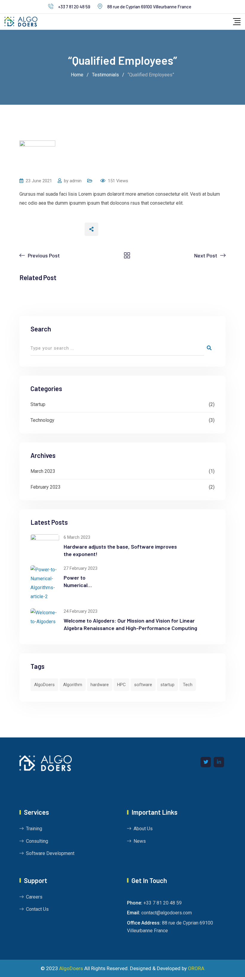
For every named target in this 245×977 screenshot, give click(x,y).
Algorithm (72, 684)
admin (76, 180)
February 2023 (45, 487)
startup (167, 684)
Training (34, 828)
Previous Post (44, 255)
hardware (100, 684)
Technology (42, 420)
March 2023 (42, 471)
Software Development (50, 853)
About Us (143, 828)
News (140, 841)
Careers (34, 897)
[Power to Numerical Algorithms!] (44, 583)
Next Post (205, 255)
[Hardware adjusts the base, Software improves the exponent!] (44, 546)
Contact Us (37, 909)
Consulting (37, 841)
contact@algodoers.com (166, 913)
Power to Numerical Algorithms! (77, 585)
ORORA (196, 968)
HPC (121, 684)
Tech (187, 684)
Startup (37, 404)
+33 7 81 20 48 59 (74, 6)
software (143, 684)
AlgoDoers (44, 684)
